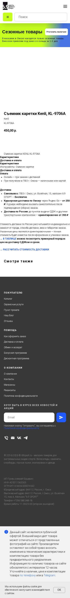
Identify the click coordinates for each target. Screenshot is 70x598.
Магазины (9, 384)
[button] (56, 31)
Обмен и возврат (13, 347)
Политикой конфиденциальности (21, 428)
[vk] (19, 437)
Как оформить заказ (15, 336)
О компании (10, 373)
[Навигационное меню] (65, 6)
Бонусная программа (15, 353)
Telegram (49, 575)
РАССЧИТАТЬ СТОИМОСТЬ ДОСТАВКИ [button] (26, 249)
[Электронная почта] (12, 437)
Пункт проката (11, 310)
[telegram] (25, 437)
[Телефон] (6, 437)
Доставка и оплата (13, 341)
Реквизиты (10, 390)
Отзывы (8, 321)
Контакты (9, 379)
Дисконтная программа (16, 358)
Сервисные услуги (14, 304)
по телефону (28, 575)
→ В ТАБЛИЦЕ (8, 238)
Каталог (8, 298)
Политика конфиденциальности (21, 396)
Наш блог (9, 315)
